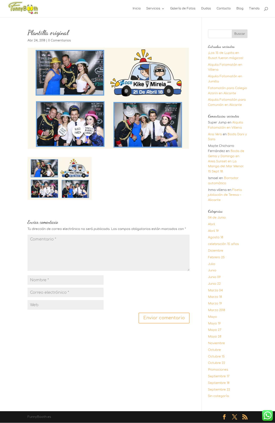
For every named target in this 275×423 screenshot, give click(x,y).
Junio (212, 270)
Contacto (224, 8)
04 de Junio (217, 217)
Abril (211, 224)
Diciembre (215, 250)
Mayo (212, 316)
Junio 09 (214, 277)
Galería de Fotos (183, 8)
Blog (239, 8)
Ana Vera (215, 134)
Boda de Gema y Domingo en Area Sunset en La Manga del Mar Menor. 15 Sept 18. (226, 161)
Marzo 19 (215, 303)
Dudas (206, 8)
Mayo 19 (214, 323)
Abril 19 (213, 231)
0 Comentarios (59, 40)
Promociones (218, 369)
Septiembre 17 (218, 376)
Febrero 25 (216, 257)
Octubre (214, 349)
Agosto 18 (215, 237)
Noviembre (216, 343)
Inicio (137, 8)
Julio (211, 264)
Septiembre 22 (219, 389)
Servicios (153, 8)
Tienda (254, 8)
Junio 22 (214, 283)
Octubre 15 (216, 356)
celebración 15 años (223, 244)
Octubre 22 (216, 363)
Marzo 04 (215, 290)
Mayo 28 (214, 336)
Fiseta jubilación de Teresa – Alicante (225, 195)
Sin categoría (218, 396)
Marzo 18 (215, 296)
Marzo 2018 (216, 310)
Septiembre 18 (218, 383)
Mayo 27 (214, 330)
